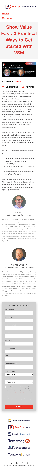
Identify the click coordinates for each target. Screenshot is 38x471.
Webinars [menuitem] (7, 17)
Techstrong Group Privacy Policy (22, 392)
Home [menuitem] (5, 13)
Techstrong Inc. (12, 465)
